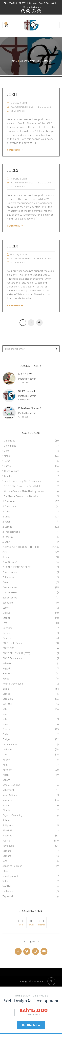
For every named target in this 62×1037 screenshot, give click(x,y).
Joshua (6, 729)
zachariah (7, 891)
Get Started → (31, 1025)
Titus (5, 871)
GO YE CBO (8, 648)
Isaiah (5, 688)
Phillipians (7, 825)
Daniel (5, 582)
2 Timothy (7, 537)
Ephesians (8, 602)
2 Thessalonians (11, 532)
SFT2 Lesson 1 (26, 391)
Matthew (7, 769)
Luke (4, 754)
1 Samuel (7, 466)
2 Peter (6, 521)
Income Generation (12, 683)
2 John (6, 511)
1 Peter (6, 461)
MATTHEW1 (25, 374)
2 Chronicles (9, 501)
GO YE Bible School (12, 643)
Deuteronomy (9, 587)
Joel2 (12, 170)
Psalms (6, 840)
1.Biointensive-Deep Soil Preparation (21, 481)
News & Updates (11, 795)
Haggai (6, 668)
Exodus (6, 613)
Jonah (5, 724)
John (5, 719)
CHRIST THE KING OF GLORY (17, 567)
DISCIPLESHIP (9, 592)
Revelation (8, 845)
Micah (5, 775)
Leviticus (7, 749)
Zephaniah (8, 896)
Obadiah (6, 810)
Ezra (4, 623)
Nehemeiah (8, 790)
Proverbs (7, 835)
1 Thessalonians (10, 471)
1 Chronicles (8, 440)
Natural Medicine (11, 785)
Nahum (6, 780)
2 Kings (6, 516)
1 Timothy (7, 476)
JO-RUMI (7, 704)
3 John (6, 542)
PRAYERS (7, 830)
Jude (5, 734)
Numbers (7, 800)
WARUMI (6, 886)
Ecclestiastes (9, 597)
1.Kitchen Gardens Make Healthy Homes (23, 491)
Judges (6, 739)
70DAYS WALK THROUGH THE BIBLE (28, 107)
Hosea (5, 678)
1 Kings (6, 456)
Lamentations (9, 744)
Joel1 (12, 95)
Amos (5, 557)
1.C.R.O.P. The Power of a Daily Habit (21, 486)
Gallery (6, 633)
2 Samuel (7, 526)
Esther (5, 607)
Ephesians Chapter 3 (29, 408)
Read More (13, 150)
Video (5, 881)
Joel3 (12, 246)
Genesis (6, 638)
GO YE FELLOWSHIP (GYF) (16, 653)
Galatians (7, 628)
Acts (4, 552)
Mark (4, 764)
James (6, 694)
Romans (6, 850)
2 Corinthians (9, 506)
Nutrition (6, 805)
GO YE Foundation (12, 658)
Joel (49, 107)
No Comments (17, 111)
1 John (5, 450)
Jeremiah (7, 699)
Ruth (4, 861)
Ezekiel (6, 618)
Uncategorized (10, 876)
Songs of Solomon (12, 866)
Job (4, 709)
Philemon (7, 820)
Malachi (6, 759)
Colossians (8, 577)
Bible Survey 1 (9, 562)
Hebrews (7, 673)
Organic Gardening (12, 815)
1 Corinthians (9, 445)
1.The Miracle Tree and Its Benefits (20, 496)
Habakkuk (7, 663)
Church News (9, 572)
